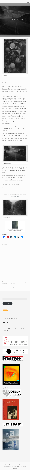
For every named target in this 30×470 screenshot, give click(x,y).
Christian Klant (13, 287)
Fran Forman (5, 287)
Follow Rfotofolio (7, 303)
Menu (27, 2)
